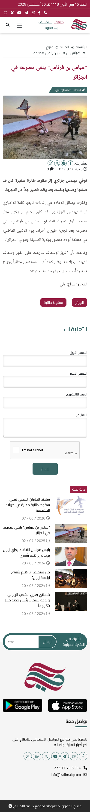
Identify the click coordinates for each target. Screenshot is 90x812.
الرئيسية (81, 47)
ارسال (47, 641)
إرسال (45, 468)
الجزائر (79, 302)
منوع (50, 47)
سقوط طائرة (53, 302)
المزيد (64, 47)
